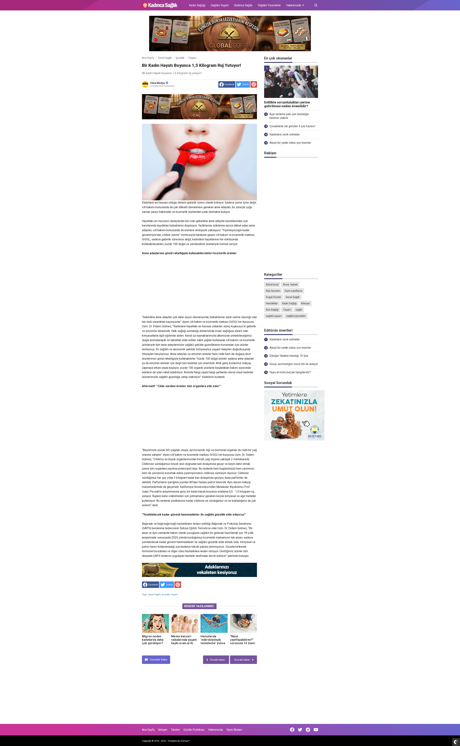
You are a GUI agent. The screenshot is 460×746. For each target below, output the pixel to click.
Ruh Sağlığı (272, 309)
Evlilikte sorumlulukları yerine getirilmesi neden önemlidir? (287, 104)
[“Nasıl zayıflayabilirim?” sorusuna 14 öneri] (243, 623)
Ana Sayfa (148, 729)
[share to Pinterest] (253, 84)
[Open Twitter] (300, 729)
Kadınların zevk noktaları (285, 134)
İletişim (162, 729)
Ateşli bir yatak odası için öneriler (290, 142)
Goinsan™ (185, 741)
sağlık (299, 309)
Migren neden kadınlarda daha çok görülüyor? (153, 640)
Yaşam (174, 594)
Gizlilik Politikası (193, 729)
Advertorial (272, 284)
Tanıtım (175, 729)
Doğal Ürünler (273, 297)
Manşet (305, 303)
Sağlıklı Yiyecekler (269, 5)
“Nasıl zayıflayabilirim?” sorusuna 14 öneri (242, 640)
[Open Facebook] (292, 729)
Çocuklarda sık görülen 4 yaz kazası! (292, 126)
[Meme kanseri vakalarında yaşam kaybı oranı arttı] (184, 623)
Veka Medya (157, 83)
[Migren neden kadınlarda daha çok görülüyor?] (155, 623)
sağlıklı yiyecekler (296, 316)
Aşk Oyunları (273, 290)
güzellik (166, 594)
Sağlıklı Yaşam (220, 5)
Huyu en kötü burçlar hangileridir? (290, 372)
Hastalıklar (272, 303)
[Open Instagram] (308, 729)
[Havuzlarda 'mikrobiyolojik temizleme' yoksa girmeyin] (214, 623)
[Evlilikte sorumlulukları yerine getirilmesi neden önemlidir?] (291, 82)
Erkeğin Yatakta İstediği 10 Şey (289, 355)
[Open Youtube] (316, 729)
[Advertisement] (199, 285)
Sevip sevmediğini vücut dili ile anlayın (294, 364)
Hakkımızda (215, 729)
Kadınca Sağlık (243, 5)
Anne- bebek (290, 284)
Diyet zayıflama (293, 290)
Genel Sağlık (154, 594)
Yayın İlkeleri (234, 729)
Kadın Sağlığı (197, 5)
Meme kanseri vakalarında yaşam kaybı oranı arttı (184, 640)
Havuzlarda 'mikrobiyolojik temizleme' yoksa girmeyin (213, 641)
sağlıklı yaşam (274, 316)
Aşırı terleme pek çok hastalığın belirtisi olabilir (289, 116)
